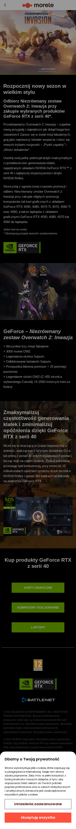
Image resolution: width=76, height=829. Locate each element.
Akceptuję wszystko (38, 817)
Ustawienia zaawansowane (38, 804)
